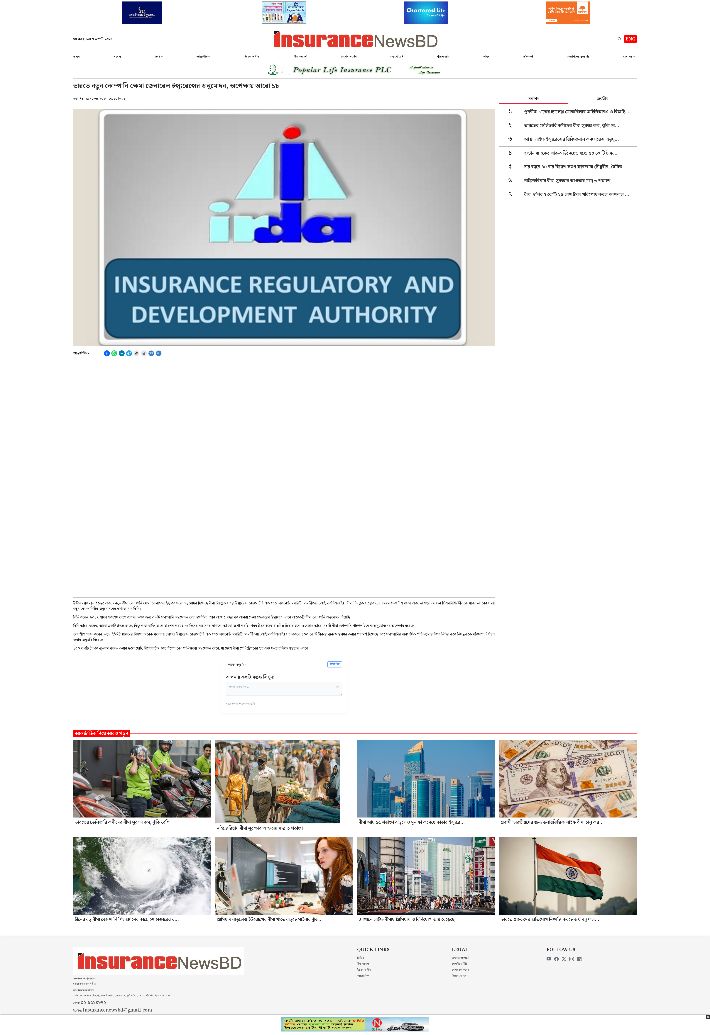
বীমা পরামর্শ (300, 56)
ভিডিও (159, 56)
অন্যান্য (627, 56)
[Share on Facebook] (107, 353)
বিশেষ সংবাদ (349, 56)
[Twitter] (564, 959)
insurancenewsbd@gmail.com (117, 1010)
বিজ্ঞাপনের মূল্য (459, 976)
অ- (158, 353)
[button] (620, 39)
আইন (486, 56)
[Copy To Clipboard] (136, 353)
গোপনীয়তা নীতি (459, 964)
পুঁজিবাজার (443, 56)
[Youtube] (549, 959)
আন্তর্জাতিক (203, 56)
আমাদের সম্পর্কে (460, 958)
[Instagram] (571, 959)
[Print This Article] (144, 353)
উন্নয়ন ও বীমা (252, 56)
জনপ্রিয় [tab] (602, 99)
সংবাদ (117, 56)
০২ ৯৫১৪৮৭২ (93, 1002)
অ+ (151, 353)
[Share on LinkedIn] (122, 353)
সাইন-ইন (334, 664)
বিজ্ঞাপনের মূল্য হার (578, 56)
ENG (630, 39)
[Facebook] (556, 959)
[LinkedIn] (579, 959)
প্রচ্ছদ (76, 56)
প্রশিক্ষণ (528, 56)
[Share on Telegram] (129, 353)
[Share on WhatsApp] (114, 353)
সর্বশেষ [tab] (533, 99)
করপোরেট (396, 56)
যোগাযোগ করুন (460, 970)
